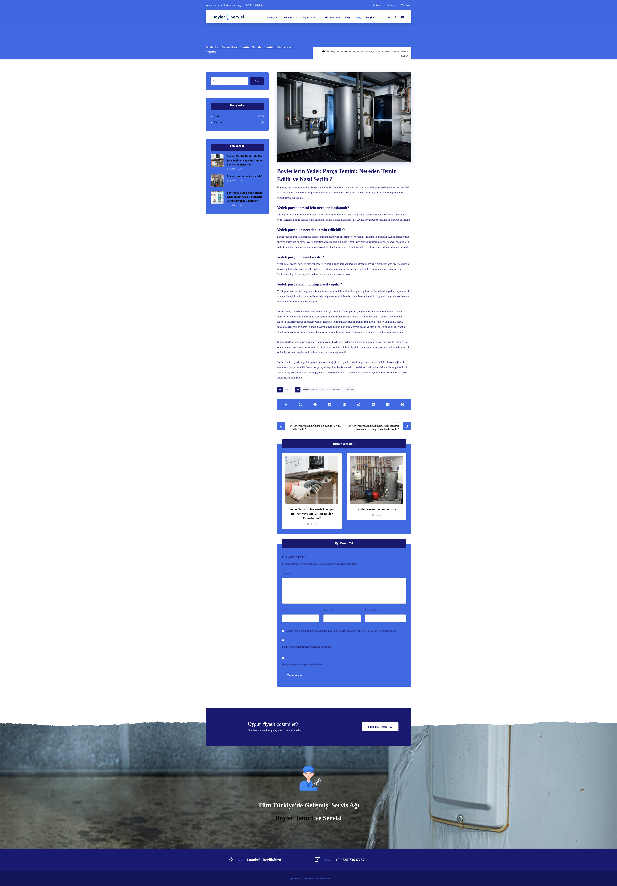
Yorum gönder (294, 675)
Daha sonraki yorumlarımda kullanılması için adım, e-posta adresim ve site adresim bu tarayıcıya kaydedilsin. (341, 630)
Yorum (286, 573)
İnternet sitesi (371, 610)
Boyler (288, 389)
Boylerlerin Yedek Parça (330, 389)
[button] (382, 17)
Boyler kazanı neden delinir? (245, 176)
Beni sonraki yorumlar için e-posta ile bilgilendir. (306, 646)
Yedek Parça (349, 389)
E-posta (328, 610)
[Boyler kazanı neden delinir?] (217, 180)
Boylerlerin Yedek (310, 389)
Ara (257, 81)
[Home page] (323, 51)
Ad (284, 610)
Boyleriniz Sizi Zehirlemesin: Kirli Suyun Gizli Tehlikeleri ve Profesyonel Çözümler (245, 196)
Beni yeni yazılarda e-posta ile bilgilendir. (303, 664)
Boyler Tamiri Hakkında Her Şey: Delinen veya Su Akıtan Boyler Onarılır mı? (245, 160)
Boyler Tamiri (294, 818)
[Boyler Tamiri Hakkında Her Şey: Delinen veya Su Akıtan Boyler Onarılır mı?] (217, 160)
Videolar (218, 122)
